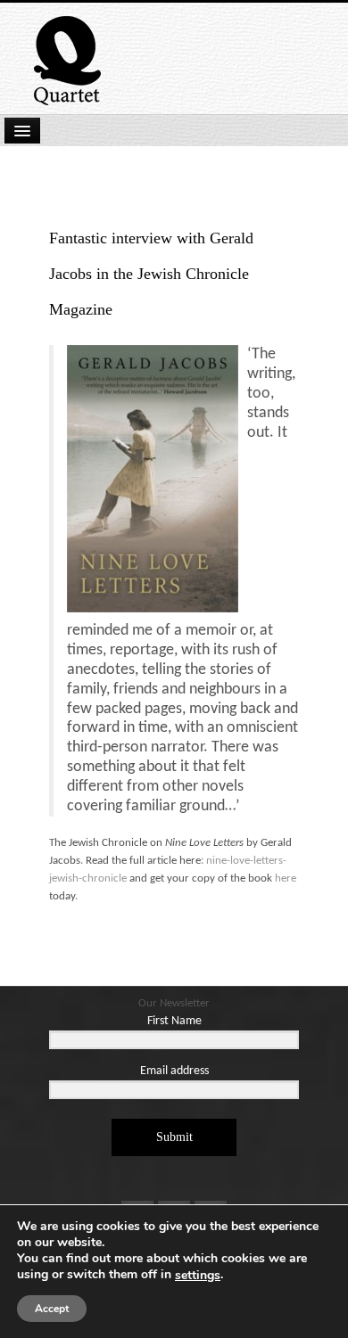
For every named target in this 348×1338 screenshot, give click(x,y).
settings (197, 1276)
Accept (52, 1308)
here (285, 878)
